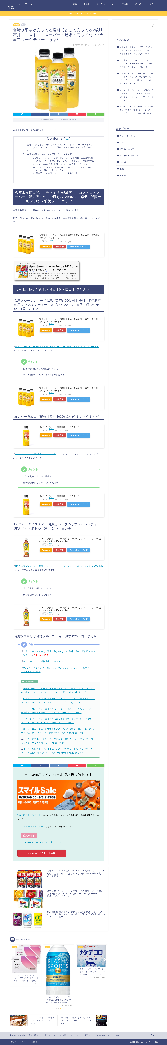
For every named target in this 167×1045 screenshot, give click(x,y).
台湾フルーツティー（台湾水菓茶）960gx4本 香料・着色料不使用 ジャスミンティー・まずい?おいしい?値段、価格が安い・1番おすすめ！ (65, 159)
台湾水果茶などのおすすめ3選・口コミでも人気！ (50, 154)
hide (67, 139)
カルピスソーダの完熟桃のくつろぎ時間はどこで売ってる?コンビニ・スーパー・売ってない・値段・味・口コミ (136, 110)
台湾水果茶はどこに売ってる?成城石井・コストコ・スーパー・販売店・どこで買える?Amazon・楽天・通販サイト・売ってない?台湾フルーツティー (61, 147)
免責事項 (34, 1042)
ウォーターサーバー (129, 136)
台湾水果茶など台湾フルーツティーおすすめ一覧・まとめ (59, 173)
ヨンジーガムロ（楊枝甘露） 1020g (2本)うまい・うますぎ (60, 164)
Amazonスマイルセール (29, 815)
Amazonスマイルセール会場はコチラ (43, 842)
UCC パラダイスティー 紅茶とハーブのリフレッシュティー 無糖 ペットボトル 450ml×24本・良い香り (65, 168)
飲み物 (87, 4)
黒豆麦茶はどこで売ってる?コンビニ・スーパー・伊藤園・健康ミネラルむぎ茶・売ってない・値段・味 (136, 63)
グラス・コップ (127, 149)
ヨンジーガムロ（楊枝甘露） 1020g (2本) (60, 427)
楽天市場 (60, 246)
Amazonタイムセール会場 (41, 853)
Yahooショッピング (79, 246)
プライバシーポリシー (19, 1042)
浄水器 (125, 4)
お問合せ (152, 4)
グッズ (138, 4)
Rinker (51, 240)
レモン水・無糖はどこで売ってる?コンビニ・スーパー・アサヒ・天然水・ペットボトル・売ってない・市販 (136, 50)
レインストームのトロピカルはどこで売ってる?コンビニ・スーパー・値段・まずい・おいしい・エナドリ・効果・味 (136, 95)
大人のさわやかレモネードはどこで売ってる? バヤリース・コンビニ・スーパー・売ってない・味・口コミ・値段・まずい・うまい (136, 79)
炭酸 (75, 4)
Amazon (46, 246)
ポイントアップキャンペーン (31, 826)
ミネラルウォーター (106, 4)
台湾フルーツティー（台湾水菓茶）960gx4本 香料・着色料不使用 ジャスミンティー (57, 347)
